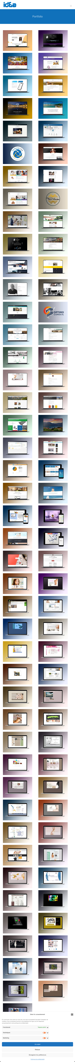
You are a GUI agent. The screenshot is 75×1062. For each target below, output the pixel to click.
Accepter (37, 1044)
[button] (72, 1014)
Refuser (37, 1049)
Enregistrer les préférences (37, 1055)
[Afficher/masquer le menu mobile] (71, 6)
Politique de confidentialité (37, 1059)
